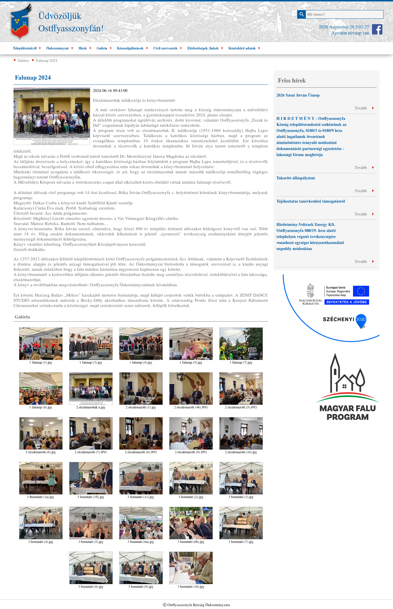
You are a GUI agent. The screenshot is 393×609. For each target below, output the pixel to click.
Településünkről (25, 48)
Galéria (102, 48)
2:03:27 (362, 27)
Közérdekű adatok (242, 48)
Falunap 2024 (47, 60)
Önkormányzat (57, 48)
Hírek (83, 48)
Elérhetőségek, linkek (203, 48)
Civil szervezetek (165, 48)
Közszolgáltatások (130, 48)
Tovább (361, 108)
